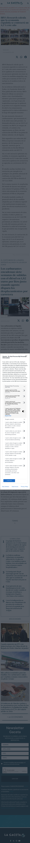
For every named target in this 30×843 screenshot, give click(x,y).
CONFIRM (9, 480)
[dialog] (15, 421)
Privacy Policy (24, 486)
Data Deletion (5, 486)
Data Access (15, 486)
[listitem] (15, 386)
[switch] (23, 390)
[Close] (26, 356)
